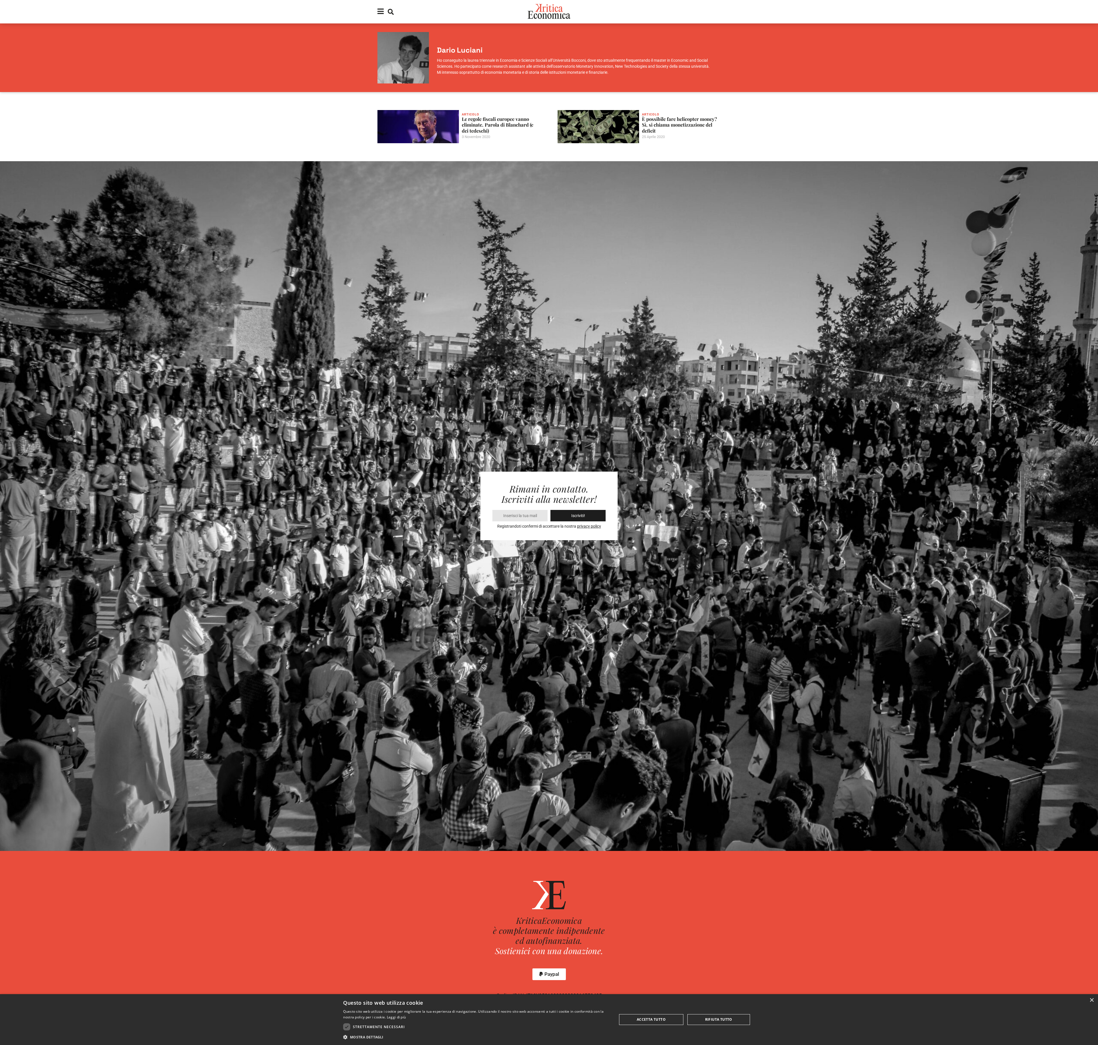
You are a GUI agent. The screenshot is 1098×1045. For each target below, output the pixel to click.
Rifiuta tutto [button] (718, 1019)
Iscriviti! (578, 515)
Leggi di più (396, 1017)
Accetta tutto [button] (651, 1019)
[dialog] (549, 1019)
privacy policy (589, 526)
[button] (549, 974)
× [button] (1091, 1000)
